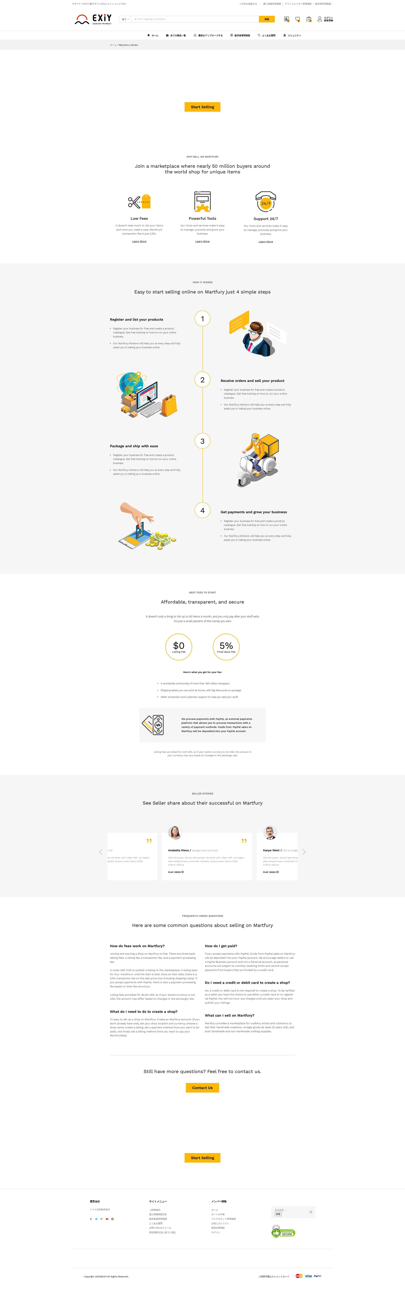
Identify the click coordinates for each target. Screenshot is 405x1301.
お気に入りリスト (220, 1223)
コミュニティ (294, 35)
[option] (172, 856)
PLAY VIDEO (139, 872)
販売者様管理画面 (158, 1219)
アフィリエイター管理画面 (298, 4)
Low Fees (139, 218)
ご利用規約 (154, 1210)
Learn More (139, 241)
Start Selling (202, 107)
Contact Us (202, 1088)
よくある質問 (268, 35)
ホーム (154, 35)
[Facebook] (91, 1219)
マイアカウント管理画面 (223, 1219)
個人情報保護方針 (158, 1214)
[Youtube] (107, 1219)
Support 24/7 (266, 219)
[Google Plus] (101, 1219)
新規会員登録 (218, 1227)
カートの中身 (218, 1214)
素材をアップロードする (210, 35)
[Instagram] (112, 1219)
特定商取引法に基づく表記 (162, 1232)
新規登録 (328, 20)
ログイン (328, 17)
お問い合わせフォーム (160, 1227)
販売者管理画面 (323, 4)
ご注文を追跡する (248, 4)
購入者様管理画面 (272, 4)
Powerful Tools (202, 218)
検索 (267, 19)
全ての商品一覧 (178, 35)
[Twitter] (96, 1219)
